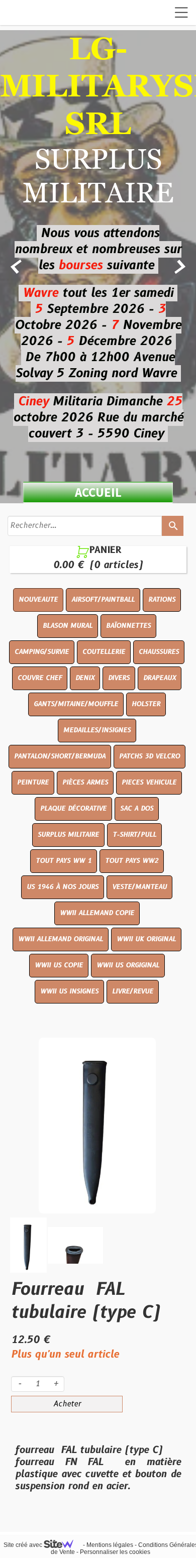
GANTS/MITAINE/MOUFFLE (76, 704)
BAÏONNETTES (128, 625)
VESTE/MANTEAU (139, 887)
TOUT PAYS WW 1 (63, 860)
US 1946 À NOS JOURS (63, 887)
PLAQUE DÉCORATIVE (73, 808)
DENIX (84, 678)
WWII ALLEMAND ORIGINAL (60, 939)
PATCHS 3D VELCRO (149, 756)
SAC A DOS (136, 808)
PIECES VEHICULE (149, 782)
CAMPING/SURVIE (42, 651)
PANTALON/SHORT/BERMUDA (60, 756)
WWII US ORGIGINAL (127, 965)
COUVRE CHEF (40, 678)
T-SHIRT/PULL (134, 834)
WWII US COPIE (59, 965)
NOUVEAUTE (38, 599)
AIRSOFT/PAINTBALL (103, 599)
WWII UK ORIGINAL (146, 939)
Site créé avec (24, 1544)
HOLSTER (146, 704)
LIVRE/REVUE (132, 991)
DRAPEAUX (159, 678)
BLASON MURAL (67, 625)
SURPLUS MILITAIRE (68, 834)
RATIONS (161, 599)
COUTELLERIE (103, 651)
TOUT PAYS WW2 (131, 860)
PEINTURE (33, 782)
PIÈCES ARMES (85, 782)
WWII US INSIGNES (69, 991)
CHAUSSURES (159, 651)
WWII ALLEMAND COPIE (97, 913)
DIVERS (119, 678)
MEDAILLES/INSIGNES (97, 730)
